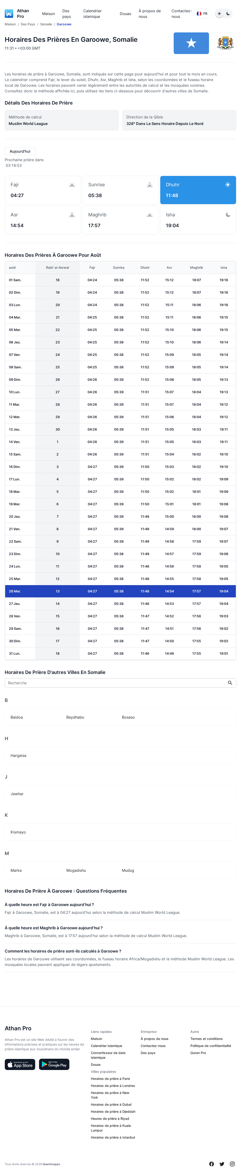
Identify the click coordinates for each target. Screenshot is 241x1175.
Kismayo (18, 832)
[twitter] (222, 1164)
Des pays (148, 1053)
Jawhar (17, 793)
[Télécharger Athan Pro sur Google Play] (54, 1064)
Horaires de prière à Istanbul (113, 1137)
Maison (48, 13)
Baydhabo (75, 717)
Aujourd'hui (20, 151)
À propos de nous (155, 1039)
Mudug (128, 870)
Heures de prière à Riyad (110, 1119)
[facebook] (212, 1164)
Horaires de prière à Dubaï (111, 1104)
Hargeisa (18, 755)
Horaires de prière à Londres (113, 1086)
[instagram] (232, 1164)
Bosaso (128, 717)
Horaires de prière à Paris (110, 1079)
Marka (16, 870)
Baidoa (17, 717)
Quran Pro (198, 1053)
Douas (125, 13)
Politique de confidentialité (210, 1046)
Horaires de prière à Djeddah (113, 1111)
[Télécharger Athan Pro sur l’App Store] (20, 1064)
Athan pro (23, 13)
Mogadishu (76, 870)
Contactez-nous (153, 1046)
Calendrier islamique (106, 1046)
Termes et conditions (206, 1039)
